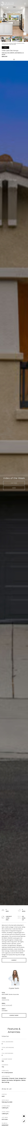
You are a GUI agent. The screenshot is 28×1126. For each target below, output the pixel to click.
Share (14, 488)
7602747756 (5, 1000)
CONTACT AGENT (14, 1015)
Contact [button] (14, 960)
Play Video (14, 483)
